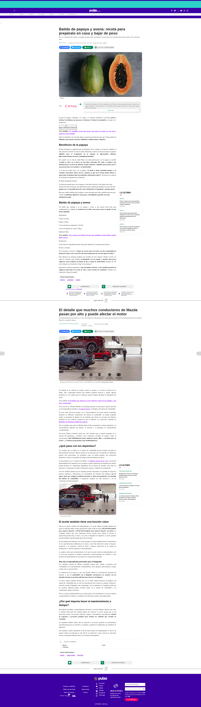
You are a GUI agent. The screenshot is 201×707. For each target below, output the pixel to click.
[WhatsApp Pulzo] (187, 11)
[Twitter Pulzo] (175, 11)
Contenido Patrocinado (68, 324)
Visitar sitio (110, 110)
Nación (11, 14)
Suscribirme (131, 699)
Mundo (51, 14)
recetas (62, 280)
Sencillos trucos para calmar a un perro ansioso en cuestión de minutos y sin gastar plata (127, 293)
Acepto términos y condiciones (134, 693)
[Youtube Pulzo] (181, 11)
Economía (61, 14)
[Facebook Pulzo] (172, 11)
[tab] (83, 286)
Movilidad (80, 655)
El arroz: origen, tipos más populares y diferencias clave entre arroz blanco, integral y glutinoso (130, 202)
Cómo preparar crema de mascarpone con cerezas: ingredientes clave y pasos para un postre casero (130, 228)
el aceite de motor (84, 409)
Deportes (31, 14)
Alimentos (70, 280)
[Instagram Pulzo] (184, 11)
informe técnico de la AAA (99, 461)
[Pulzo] (95, 10)
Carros (62, 655)
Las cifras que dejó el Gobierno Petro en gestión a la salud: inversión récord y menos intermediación (129, 497)
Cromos (78, 280)
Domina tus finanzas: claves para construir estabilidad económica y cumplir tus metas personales (75, 293)
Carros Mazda (71, 655)
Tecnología (41, 14)
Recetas (62, 43)
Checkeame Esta (72, 14)
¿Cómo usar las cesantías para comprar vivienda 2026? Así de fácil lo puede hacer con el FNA (92, 293)
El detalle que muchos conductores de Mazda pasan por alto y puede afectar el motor (128, 475)
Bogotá (21, 14)
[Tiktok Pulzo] (178, 11)
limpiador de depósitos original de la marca (73, 422)
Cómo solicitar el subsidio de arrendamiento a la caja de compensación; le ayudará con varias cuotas (110, 293)
